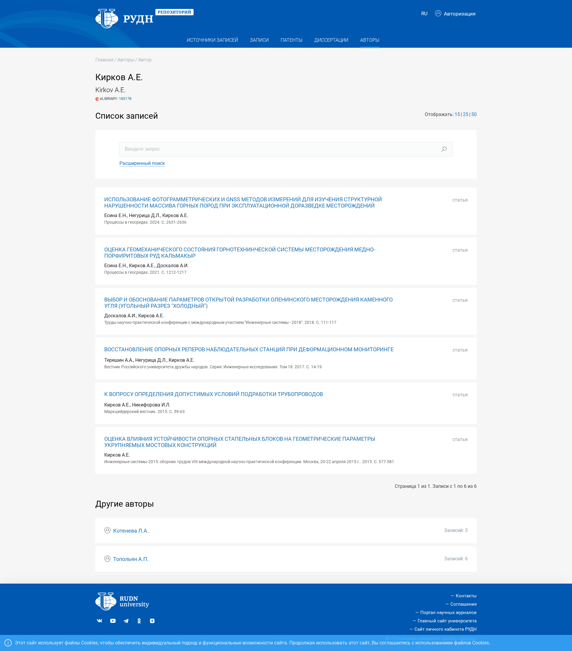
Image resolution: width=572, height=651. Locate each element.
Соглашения (463, 604)
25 (465, 114)
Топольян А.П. (131, 559)
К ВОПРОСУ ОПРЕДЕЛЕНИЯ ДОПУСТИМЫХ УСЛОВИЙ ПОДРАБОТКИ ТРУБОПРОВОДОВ (213, 394)
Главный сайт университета (447, 621)
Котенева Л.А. (131, 531)
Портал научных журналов (448, 612)
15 (457, 114)
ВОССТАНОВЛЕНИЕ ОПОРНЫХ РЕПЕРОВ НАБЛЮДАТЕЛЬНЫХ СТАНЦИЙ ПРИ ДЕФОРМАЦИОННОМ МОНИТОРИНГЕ (249, 349)
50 (474, 114)
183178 (125, 98)
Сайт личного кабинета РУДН (445, 629)
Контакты (466, 596)
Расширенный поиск (142, 163)
